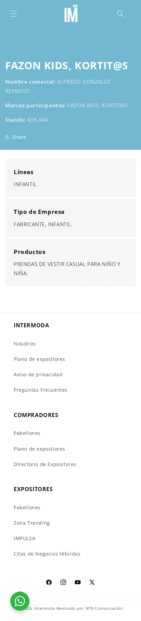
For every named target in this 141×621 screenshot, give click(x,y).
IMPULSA (24, 538)
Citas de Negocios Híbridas (47, 553)
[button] (13, 13)
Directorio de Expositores (45, 464)
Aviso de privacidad (38, 374)
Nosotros (25, 343)
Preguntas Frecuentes (41, 390)
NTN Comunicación (104, 608)
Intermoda (44, 608)
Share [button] (19, 137)
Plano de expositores (39, 359)
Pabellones (27, 433)
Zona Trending (32, 523)
